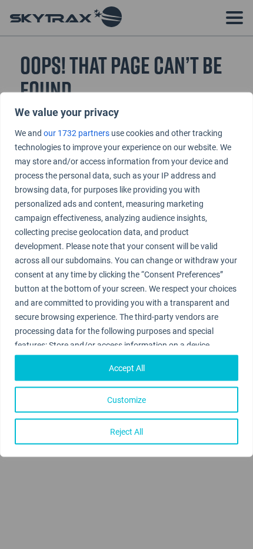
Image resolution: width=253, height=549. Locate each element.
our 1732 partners (76, 132)
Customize (126, 399)
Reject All (126, 430)
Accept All (127, 367)
